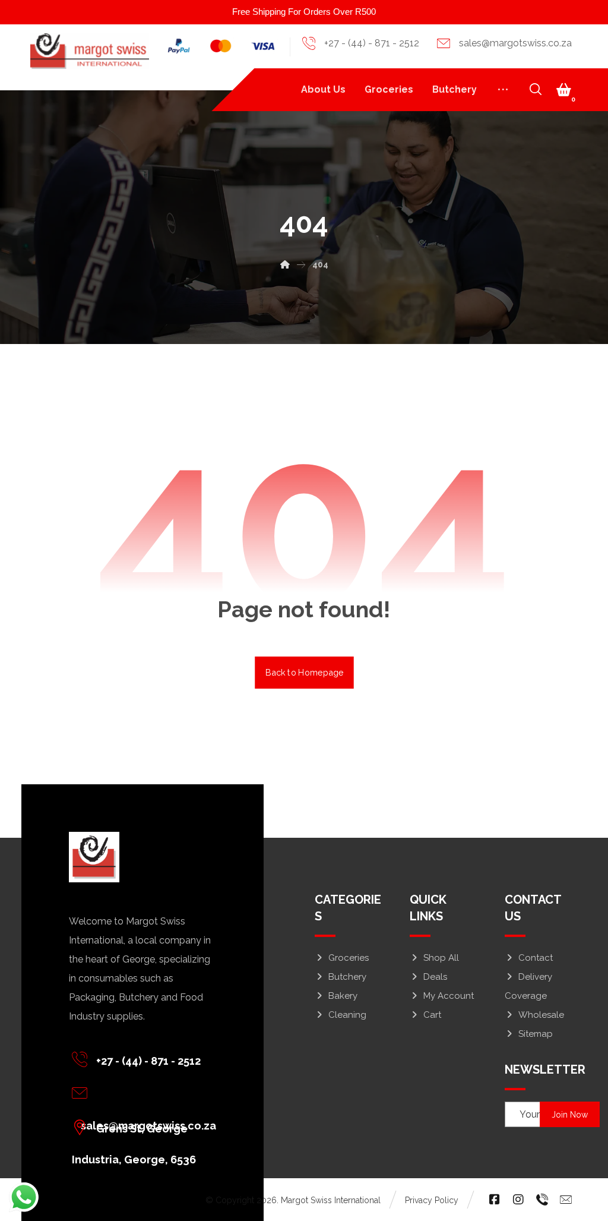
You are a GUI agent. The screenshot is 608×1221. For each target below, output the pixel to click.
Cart (432, 1014)
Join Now (570, 1114)
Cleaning (347, 1014)
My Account (448, 995)
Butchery (347, 976)
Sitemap (535, 1033)
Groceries (348, 957)
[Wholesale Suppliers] (89, 51)
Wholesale (541, 1014)
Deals (435, 976)
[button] (564, 89)
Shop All (441, 957)
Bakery (342, 995)
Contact (535, 957)
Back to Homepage (304, 672)
